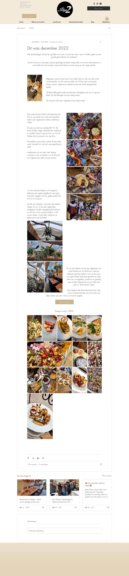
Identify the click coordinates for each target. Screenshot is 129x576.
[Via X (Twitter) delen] (33, 458)
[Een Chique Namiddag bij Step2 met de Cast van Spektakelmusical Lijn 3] (64, 487)
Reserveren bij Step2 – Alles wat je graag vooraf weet (30, 500)
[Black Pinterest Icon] (97, 4)
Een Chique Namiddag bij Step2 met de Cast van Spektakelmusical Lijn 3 (62, 500)
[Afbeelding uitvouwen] (84, 126)
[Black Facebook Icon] (94, 4)
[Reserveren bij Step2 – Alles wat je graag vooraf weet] (31, 487)
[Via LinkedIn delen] (38, 458)
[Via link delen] (43, 458)
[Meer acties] (100, 42)
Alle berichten (21, 28)
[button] (107, 18)
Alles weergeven (107, 476)
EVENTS (31, 28)
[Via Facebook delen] (28, 458)
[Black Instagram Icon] (100, 4)
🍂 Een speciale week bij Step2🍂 (95, 484)
